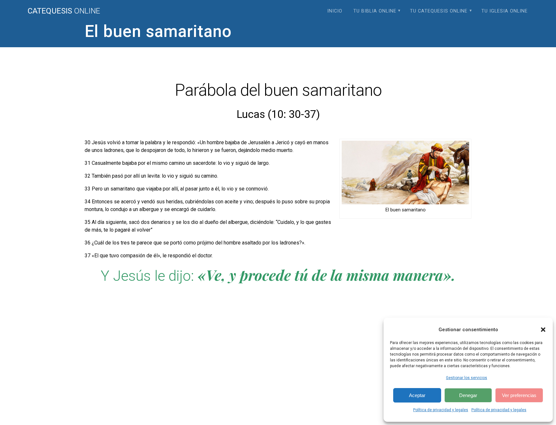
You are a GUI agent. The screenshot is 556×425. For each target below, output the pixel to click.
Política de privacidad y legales (440, 410)
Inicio (334, 11)
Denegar (468, 395)
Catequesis (64, 11)
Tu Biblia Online (374, 11)
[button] (543, 329)
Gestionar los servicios (466, 378)
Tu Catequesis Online (439, 11)
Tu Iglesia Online (504, 11)
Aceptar (417, 395)
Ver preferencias (519, 395)
